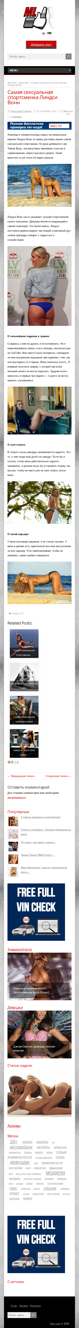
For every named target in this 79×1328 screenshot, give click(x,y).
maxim (27, 1142)
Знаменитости (19, 949)
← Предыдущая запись (21, 776)
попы (29, 1183)
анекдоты (15, 1152)
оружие (49, 1178)
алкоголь (60, 1147)
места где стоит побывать (28, 1174)
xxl (53, 1142)
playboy (42, 1142)
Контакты (35, 1305)
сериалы (25, 1188)
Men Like (55, 1323)
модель (14, 1178)
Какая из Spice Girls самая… (24, 752)
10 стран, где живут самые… (38, 842)
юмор (27, 1198)
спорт (14, 1193)
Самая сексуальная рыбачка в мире (24, 719)
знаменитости (52, 1163)
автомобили (21, 1147)
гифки (49, 1152)
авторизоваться (16, 797)
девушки (20, 1162)
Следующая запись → (58, 776)
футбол (66, 1194)
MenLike (11, 82)
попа (11, 1183)
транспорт (38, 1193)
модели (55, 1172)
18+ (13, 1141)
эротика (14, 1198)
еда (36, 1163)
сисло (37, 1188)
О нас (14, 1305)
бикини (28, 1152)
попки (19, 1183)
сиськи (50, 1188)
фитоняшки (53, 1193)
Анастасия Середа (21, 111)
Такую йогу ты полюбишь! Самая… (24, 686)
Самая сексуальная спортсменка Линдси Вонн (37, 83)
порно (40, 1183)
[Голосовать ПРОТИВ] (9, 762)
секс (13, 1188)
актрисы (43, 1147)
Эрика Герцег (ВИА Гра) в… (37, 855)
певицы (62, 1178)
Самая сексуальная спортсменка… (24, 652)
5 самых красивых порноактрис (41, 817)
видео (39, 1152)
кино (28, 1168)
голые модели (44, 1157)
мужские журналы (32, 1179)
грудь (60, 1157)
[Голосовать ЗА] (12, 762)
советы (65, 1188)
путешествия (55, 1183)
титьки (26, 1194)
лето (11, 1174)
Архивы (14, 1125)
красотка (40, 1167)
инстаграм (15, 1167)
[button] (39, 976)
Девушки (23, 82)
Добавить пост (41, 44)
